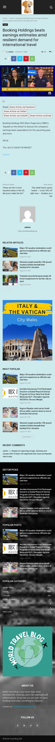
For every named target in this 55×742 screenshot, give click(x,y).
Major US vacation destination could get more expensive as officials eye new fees (35, 250)
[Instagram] (24, 725)
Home (5, 18)
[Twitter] (20, 58)
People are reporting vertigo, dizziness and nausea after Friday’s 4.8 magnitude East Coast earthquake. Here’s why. (27, 454)
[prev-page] (4, 289)
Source (6, 154)
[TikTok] (30, 725)
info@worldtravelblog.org (24, 706)
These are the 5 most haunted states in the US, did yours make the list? (14, 191)
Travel (11, 18)
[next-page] (8, 289)
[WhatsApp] (32, 58)
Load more (26, 437)
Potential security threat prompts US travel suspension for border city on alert (35, 278)
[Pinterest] (26, 58)
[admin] (4, 51)
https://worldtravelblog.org (27, 231)
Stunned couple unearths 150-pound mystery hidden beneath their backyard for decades (36, 264)
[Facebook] (13, 58)
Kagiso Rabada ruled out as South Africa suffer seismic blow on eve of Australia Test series (35, 411)
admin (10, 52)
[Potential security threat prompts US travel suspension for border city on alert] (10, 280)
